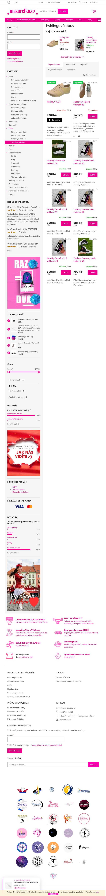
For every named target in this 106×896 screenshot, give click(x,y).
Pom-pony (13, 121)
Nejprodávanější (55, 70)
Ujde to (10, 532)
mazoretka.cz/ (65, 719)
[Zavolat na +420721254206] (11, 2)
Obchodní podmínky (20, 492)
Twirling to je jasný (15, 419)
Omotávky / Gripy (18, 107)
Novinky (14, 170)
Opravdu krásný (13, 548)
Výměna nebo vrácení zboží (18, 696)
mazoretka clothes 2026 (19, 191)
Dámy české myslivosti (18, 187)
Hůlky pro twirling (18, 83)
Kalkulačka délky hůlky (16, 715)
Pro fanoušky (14, 184)
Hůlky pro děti (16, 87)
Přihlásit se (14, 53)
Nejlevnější (70, 64)
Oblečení (12, 125)
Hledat (63, 11)
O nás (9, 685)
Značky (11, 194)
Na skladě (18, 380)
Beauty (11, 146)
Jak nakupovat (54, 2)
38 (79, 136)
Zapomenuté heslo (15, 61)
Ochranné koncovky (19, 114)
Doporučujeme (15, 153)
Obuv (11, 128)
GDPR (41, 2)
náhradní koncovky (19, 118)
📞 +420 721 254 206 (24, 657)
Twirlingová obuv (18, 142)
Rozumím (53, 894)
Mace (13, 97)
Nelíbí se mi (12, 537)
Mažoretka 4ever (14, 413)
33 (74, 136)
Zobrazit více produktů (71, 57)
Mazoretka (18, 391)
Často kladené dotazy (16, 708)
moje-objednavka (14, 677)
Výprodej (15, 163)
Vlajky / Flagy (16, 90)
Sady (13, 159)
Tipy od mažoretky (18, 177)
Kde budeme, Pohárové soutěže (68, 681)
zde (97, 892)
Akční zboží (15, 166)
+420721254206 (66, 712)
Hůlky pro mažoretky (19, 80)
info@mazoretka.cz (67, 708)
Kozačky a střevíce (18, 139)
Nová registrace (14, 58)
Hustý (9, 543)
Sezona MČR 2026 (63, 677)
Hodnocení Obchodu (15, 681)
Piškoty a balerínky (18, 132)
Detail (92, 116)
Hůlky (11, 76)
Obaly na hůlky (17, 111)
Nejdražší (84, 64)
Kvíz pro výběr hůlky (15, 719)
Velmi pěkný (12, 527)
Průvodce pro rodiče (15, 711)
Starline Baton (17, 94)
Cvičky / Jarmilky (18, 135)
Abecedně (71, 70)
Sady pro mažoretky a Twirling (23, 101)
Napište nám (12, 689)
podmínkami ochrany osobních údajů (47, 745)
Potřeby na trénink (16, 180)
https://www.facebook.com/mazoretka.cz (76, 716)
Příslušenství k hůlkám (18, 104)
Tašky (11, 149)
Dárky (13, 156)
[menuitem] (9, 20)
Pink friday (15, 173)
